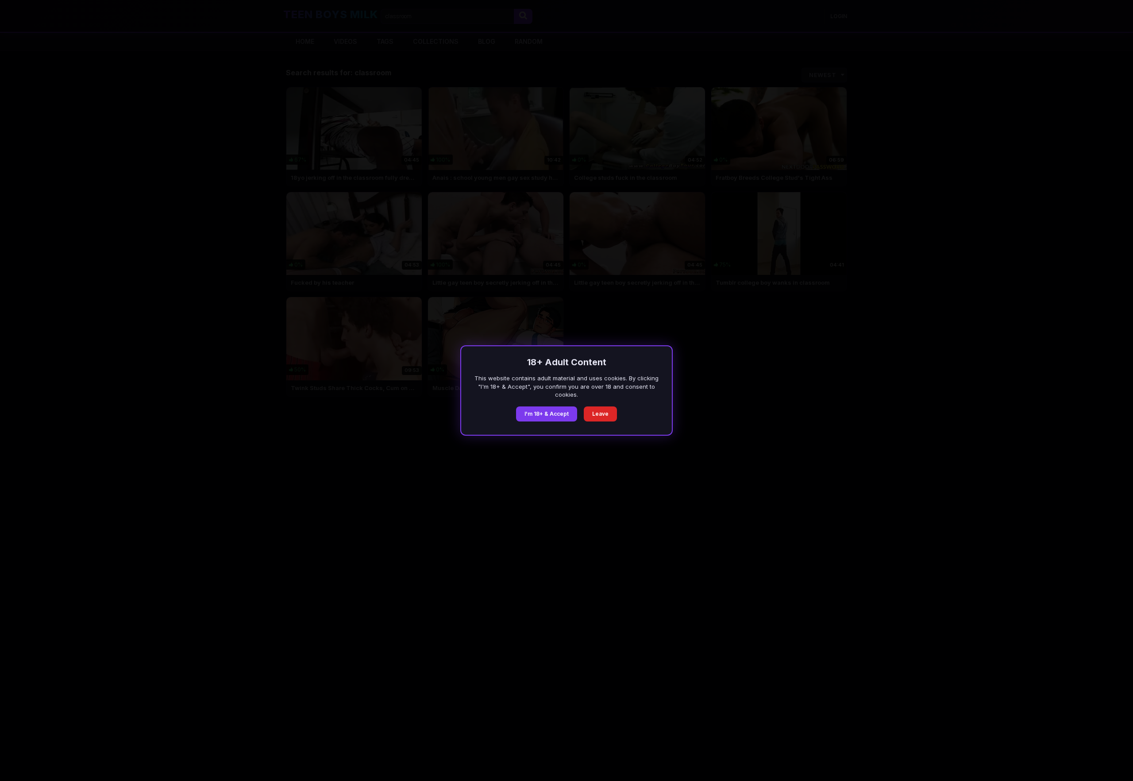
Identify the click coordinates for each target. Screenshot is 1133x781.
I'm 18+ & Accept (546, 413)
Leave (600, 413)
